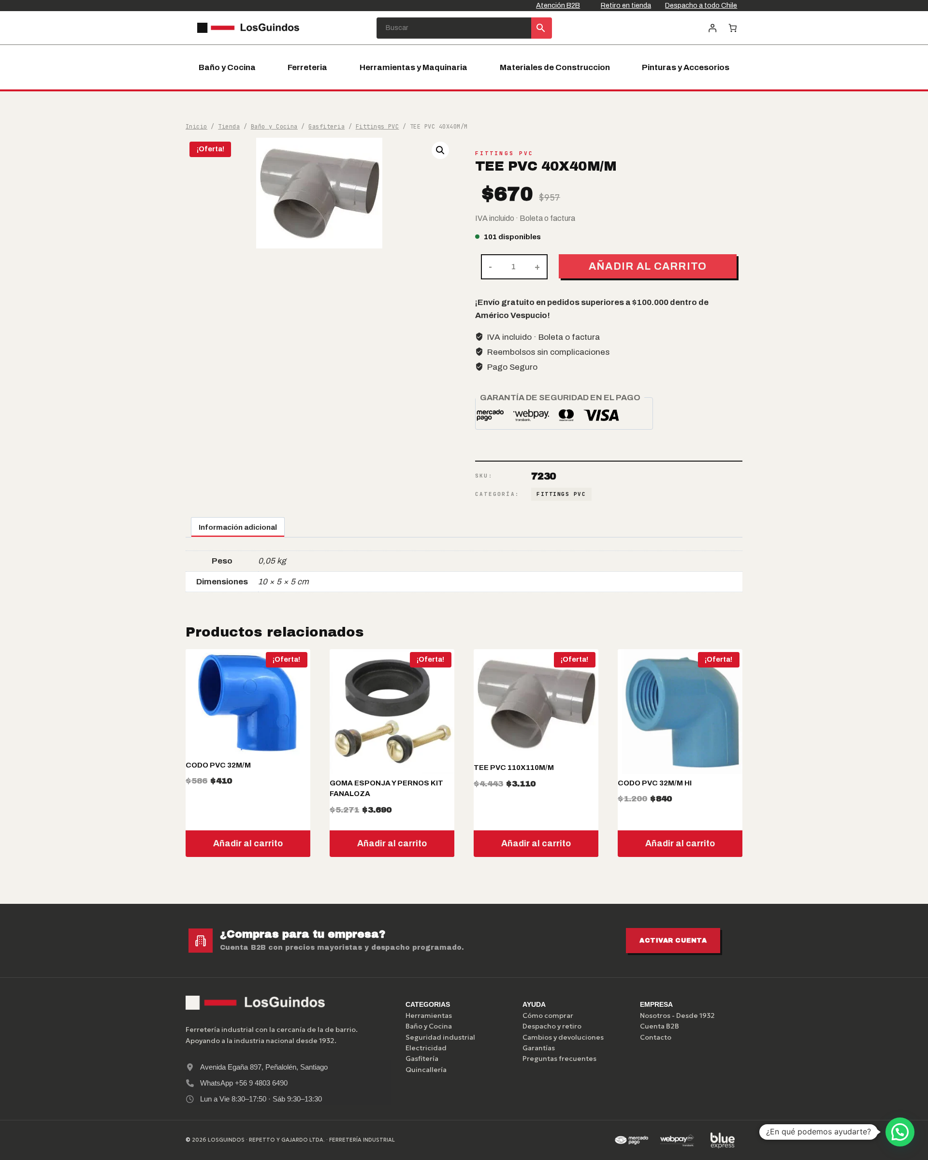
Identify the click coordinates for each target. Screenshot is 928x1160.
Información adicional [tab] (238, 527)
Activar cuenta (673, 940)
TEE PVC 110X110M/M (514, 767)
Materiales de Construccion (555, 67)
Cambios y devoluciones (563, 1037)
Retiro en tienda (626, 5)
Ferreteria (307, 67)
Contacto (655, 1037)
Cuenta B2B (659, 1026)
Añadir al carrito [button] (248, 843)
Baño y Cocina (227, 67)
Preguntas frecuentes (559, 1058)
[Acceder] (712, 27)
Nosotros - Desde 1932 (677, 1015)
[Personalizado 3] (722, 1140)
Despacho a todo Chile (701, 5)
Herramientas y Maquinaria (413, 67)
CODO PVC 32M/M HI (655, 783)
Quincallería (426, 1069)
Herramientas (429, 1015)
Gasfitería (422, 1058)
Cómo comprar (547, 1015)
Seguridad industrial (440, 1037)
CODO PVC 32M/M (218, 765)
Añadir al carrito (648, 266)
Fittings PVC (504, 153)
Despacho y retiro (551, 1026)
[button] (440, 150)
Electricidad (426, 1048)
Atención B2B (558, 5)
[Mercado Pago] (631, 1140)
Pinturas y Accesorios (685, 67)
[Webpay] (677, 1140)
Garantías (538, 1048)
